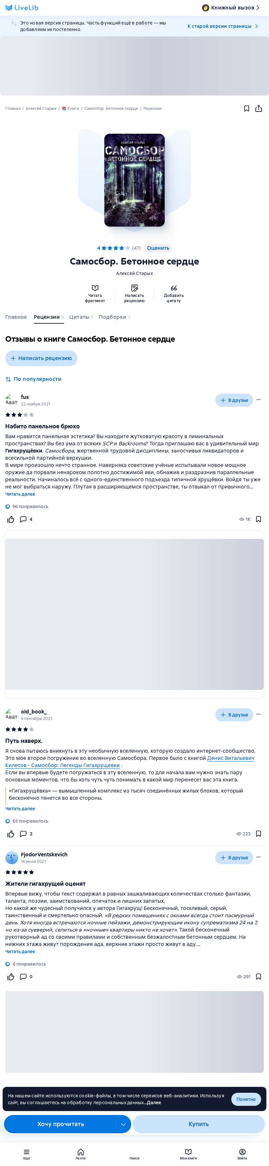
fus (25, 397)
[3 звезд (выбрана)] (115, 248)
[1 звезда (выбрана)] (104, 248)
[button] (134, 180)
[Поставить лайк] (10, 519)
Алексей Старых (134, 273)
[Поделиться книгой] (258, 108)
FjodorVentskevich (44, 854)
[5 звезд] (127, 248)
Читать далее (20, 494)
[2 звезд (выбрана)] (110, 248)
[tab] (17, 318)
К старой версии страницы (219, 26)
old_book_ (34, 711)
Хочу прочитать (60, 1124)
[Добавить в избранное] (246, 108)
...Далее (152, 1103)
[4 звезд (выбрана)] (121, 248)
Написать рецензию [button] (45, 358)
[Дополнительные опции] (123, 1124)
